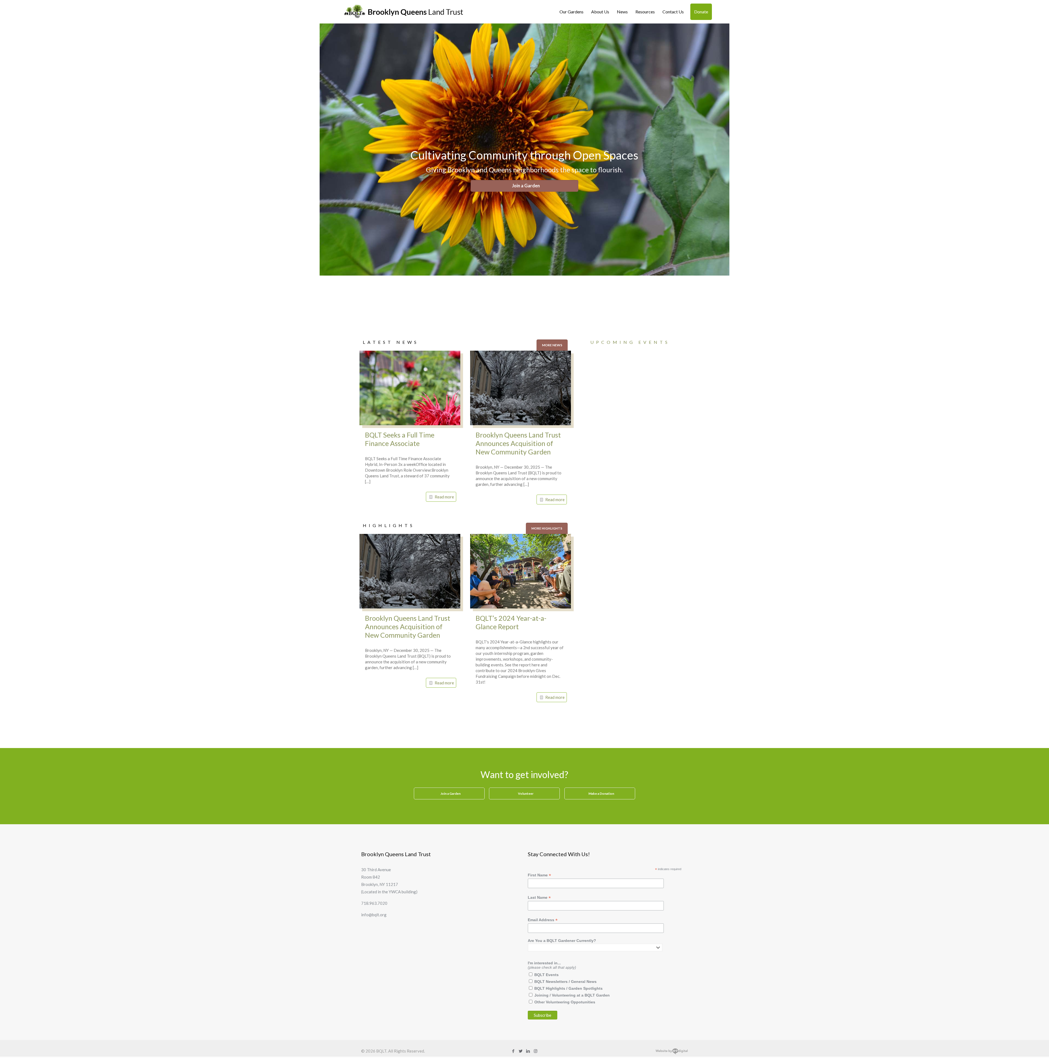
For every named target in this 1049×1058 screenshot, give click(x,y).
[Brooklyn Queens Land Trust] (404, 11)
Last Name (539, 897)
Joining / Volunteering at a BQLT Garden (572, 995)
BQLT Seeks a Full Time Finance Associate (399, 439)
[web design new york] (671, 1053)
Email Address (543, 920)
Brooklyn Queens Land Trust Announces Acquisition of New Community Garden (518, 443)
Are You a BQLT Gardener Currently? (562, 940)
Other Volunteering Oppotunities (564, 1002)
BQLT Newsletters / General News (565, 981)
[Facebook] (513, 1050)
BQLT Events (546, 975)
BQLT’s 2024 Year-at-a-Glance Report (511, 622)
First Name (539, 875)
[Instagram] (535, 1050)
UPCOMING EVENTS (630, 342)
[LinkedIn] (528, 1050)
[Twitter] (521, 1050)
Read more (444, 496)
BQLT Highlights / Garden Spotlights (568, 988)
